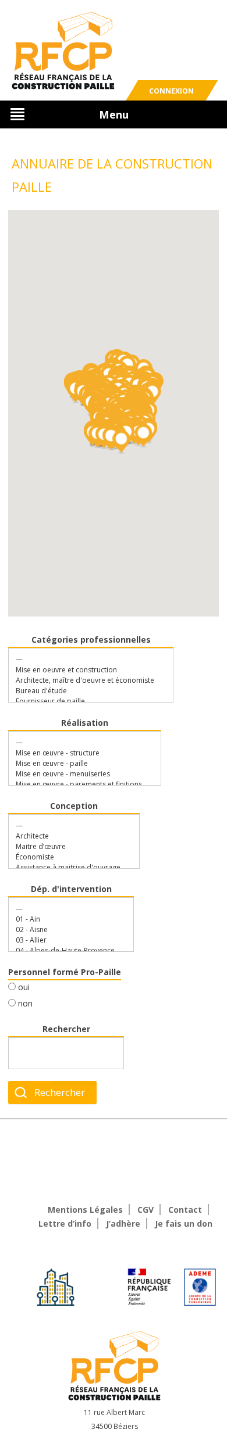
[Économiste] (68, 857)
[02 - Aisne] (65, 930)
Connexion (171, 91)
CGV (145, 1209)
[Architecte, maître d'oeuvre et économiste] (85, 680)
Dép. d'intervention (71, 888)
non (24, 1003)
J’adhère (123, 1223)
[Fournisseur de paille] (85, 701)
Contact (185, 1209)
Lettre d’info (64, 1223)
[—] (85, 659)
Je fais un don (183, 1223)
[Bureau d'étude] (85, 691)
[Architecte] (68, 836)
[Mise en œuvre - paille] (79, 763)
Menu (114, 114)
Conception (74, 805)
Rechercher (66, 1028)
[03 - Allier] (65, 940)
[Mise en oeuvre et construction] (85, 670)
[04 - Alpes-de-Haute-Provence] (65, 950)
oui (23, 987)
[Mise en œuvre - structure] (79, 753)
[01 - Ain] (65, 919)
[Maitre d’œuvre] (68, 846)
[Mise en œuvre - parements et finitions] (79, 784)
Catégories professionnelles (91, 639)
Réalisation (84, 722)
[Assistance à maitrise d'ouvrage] (68, 867)
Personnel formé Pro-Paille (64, 971)
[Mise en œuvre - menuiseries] (79, 774)
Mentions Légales (85, 1209)
